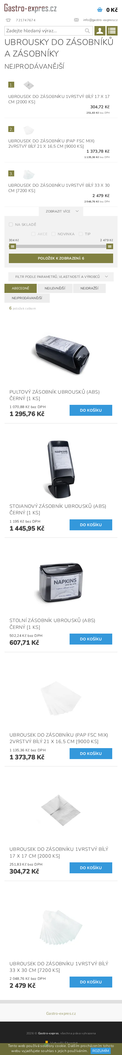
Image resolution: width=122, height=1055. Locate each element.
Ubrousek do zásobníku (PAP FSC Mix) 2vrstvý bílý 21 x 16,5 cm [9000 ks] (51, 143)
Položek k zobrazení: (61, 258)
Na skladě (25, 224)
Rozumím (100, 1050)
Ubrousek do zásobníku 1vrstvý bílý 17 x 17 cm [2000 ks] (59, 99)
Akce (42, 234)
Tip (88, 234)
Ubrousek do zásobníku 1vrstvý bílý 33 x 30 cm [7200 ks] (59, 188)
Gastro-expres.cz (61, 1014)
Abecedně (20, 288)
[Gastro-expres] (30, 7)
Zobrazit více (58, 211)
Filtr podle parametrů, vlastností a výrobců (58, 277)
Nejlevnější (55, 288)
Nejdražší (89, 288)
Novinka (66, 234)
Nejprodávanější (27, 298)
